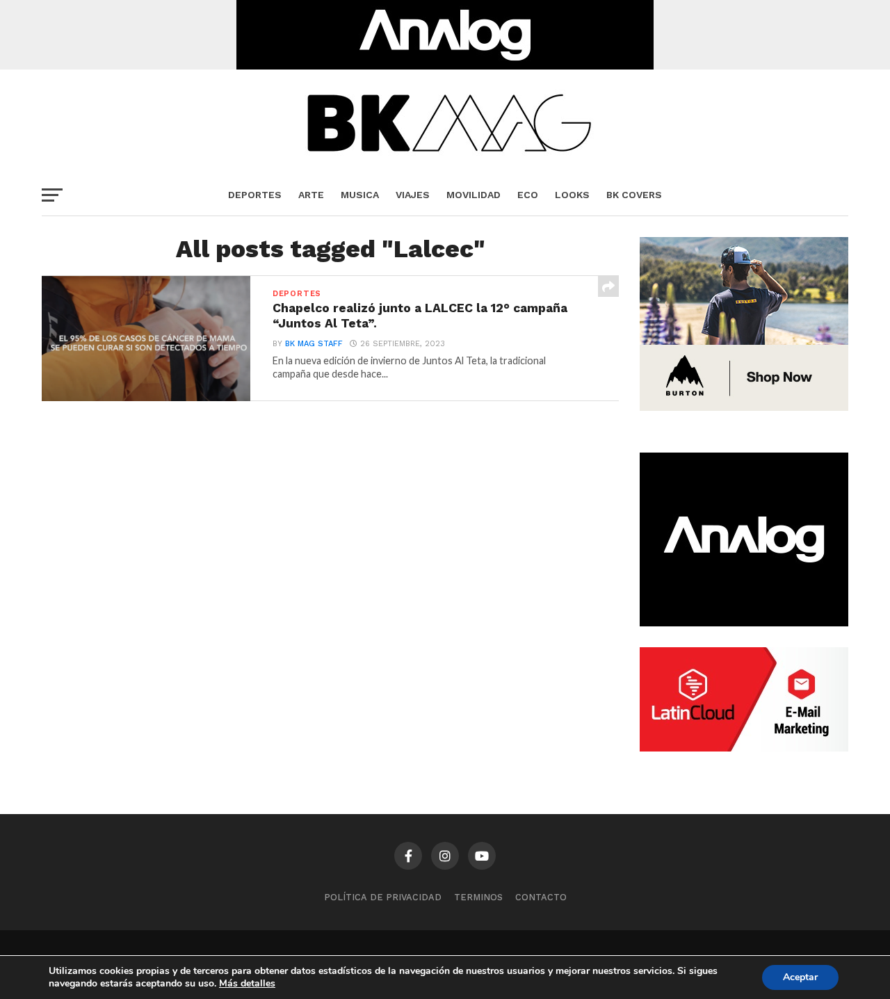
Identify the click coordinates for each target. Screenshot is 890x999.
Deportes (255, 194)
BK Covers (634, 194)
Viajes (413, 194)
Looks (572, 194)
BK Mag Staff (314, 343)
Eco (527, 194)
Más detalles (247, 983)
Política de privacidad (383, 897)
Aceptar (800, 977)
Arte (311, 194)
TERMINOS (478, 897)
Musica (360, 194)
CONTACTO (541, 897)
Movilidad (473, 194)
